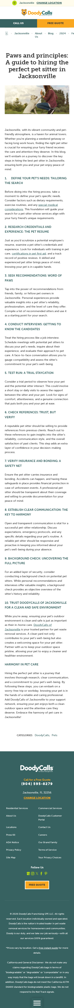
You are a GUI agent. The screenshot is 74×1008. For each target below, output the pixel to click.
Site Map (10, 857)
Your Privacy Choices (49, 857)
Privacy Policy (13, 849)
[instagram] (32, 873)
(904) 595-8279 (37, 784)
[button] (37, 1003)
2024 (62, 33)
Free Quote (37, 884)
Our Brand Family (47, 842)
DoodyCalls (42, 735)
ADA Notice (12, 842)
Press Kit (10, 834)
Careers (42, 834)
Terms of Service (47, 849)
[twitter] (37, 873)
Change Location (49, 2)
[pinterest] (46, 873)
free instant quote (48, 947)
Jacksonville (21, 33)
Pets (54, 735)
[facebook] (41, 873)
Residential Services (17, 808)
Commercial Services (50, 808)
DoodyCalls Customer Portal (50, 817)
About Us (38, 35)
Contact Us (44, 827)
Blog (50, 33)
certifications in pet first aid (29, 253)
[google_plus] (28, 873)
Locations (11, 827)
